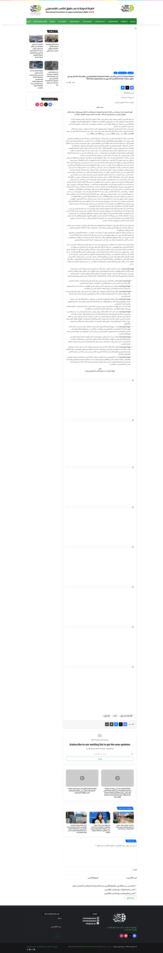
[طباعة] (107, 724)
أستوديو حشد (87, 21)
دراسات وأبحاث (100, 21)
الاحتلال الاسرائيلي (125, 716)
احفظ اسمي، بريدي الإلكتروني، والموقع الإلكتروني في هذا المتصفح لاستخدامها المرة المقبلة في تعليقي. (103, 886)
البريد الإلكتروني (131, 878)
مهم (116, 73)
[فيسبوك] (132, 88)
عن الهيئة (125, 21)
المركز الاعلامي (113, 21)
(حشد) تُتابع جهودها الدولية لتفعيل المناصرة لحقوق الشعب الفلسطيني (52, 47)
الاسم (134, 870)
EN (18, 21)
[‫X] (127, 88)
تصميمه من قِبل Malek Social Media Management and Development (89, 946)
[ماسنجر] (123, 88)
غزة (114, 716)
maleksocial (100, 946)
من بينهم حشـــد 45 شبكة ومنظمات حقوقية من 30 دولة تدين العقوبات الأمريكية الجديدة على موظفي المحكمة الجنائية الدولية (100, 829)
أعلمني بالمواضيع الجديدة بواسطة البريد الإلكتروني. (119, 893)
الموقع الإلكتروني (93, 878)
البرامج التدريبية (75, 21)
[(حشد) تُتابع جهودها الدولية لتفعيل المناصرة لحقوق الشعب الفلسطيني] (51, 38)
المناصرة (52, 21)
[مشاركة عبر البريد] (111, 724)
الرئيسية (132, 21)
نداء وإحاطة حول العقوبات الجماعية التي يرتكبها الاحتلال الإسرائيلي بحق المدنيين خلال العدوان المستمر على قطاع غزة (51, 78)
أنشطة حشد (63, 21)
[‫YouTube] (41, 104)
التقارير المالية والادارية (40, 21)
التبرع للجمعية (26, 21)
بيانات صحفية (122, 73)
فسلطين (106, 716)
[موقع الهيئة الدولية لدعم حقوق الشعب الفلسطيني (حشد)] (127, 8)
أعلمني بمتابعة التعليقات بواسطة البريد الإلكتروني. (119, 889)
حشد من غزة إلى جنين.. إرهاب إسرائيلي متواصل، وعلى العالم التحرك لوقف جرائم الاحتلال (125, 827)
